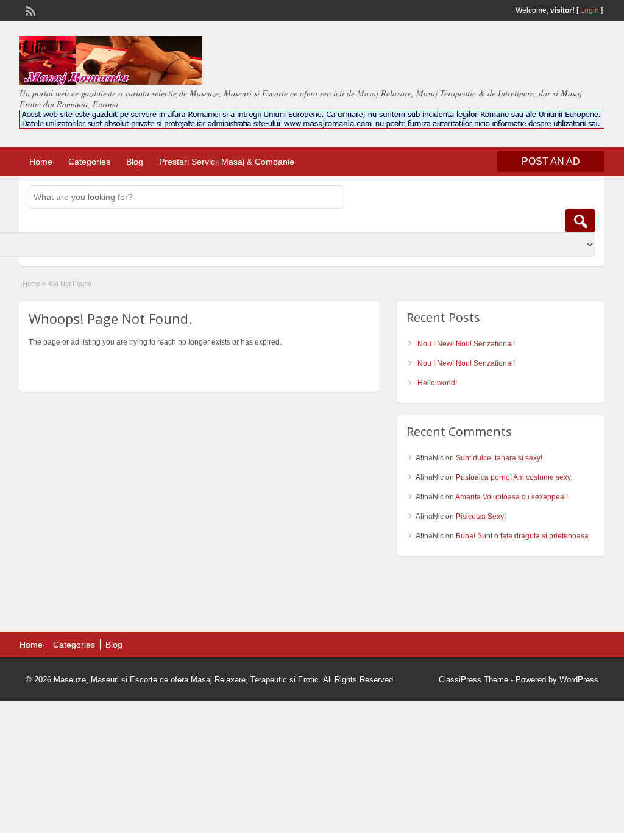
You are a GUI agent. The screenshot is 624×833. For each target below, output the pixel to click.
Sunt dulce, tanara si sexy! (499, 458)
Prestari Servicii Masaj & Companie (226, 161)
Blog (134, 161)
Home (40, 161)
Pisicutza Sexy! (481, 516)
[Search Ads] (580, 220)
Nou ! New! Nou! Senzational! (466, 344)
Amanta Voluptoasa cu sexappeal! (511, 497)
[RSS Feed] (29, 10)
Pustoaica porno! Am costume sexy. (514, 477)
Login (589, 10)
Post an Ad (551, 161)
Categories (89, 161)
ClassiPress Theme (473, 679)
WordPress (578, 679)
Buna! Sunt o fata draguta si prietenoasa (522, 536)
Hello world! (437, 383)
